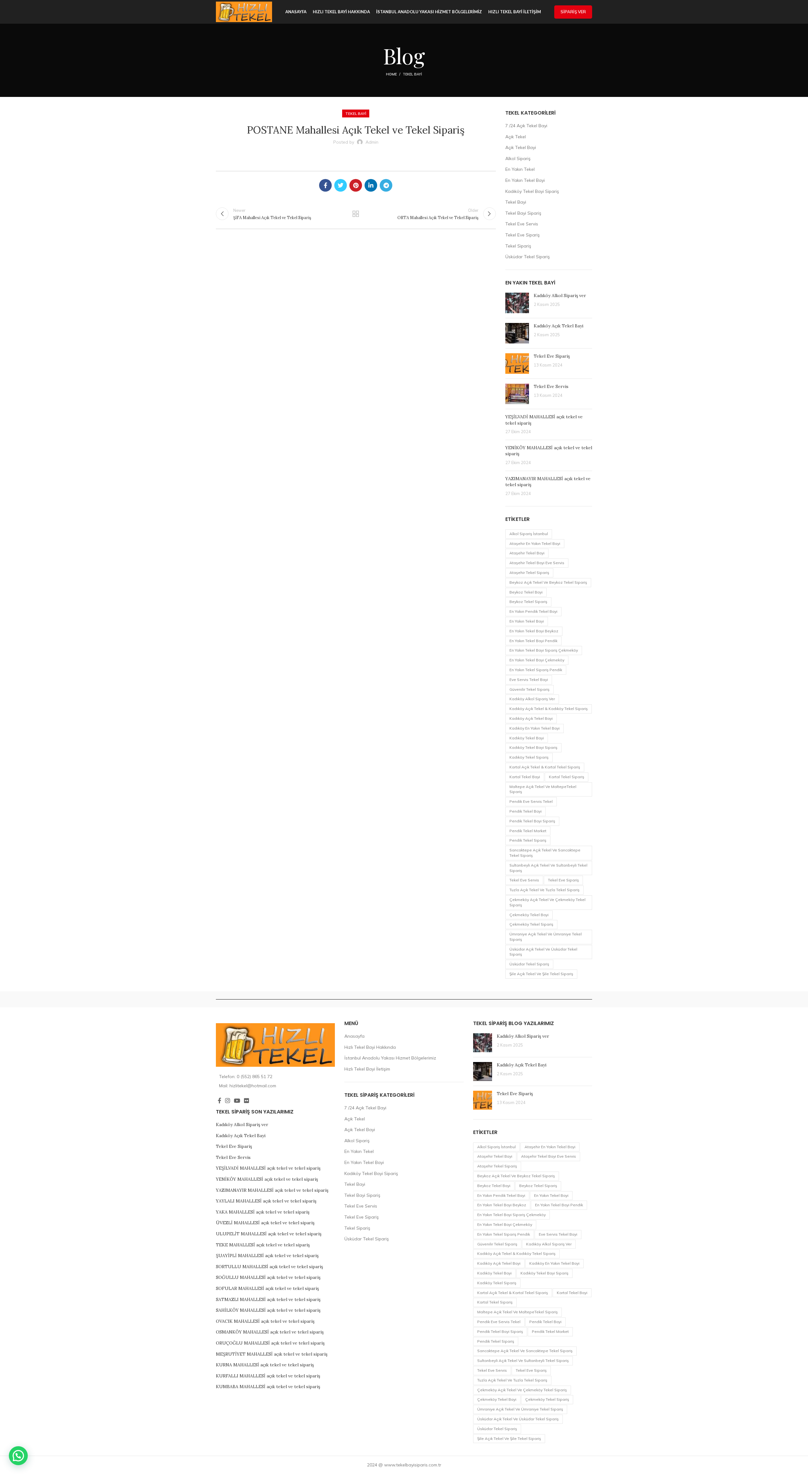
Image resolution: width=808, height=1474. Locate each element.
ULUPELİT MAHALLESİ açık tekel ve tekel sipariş (268, 1234)
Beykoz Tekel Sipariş (528, 601)
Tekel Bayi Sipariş (523, 213)
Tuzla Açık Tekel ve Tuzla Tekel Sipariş (544, 889)
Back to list (356, 213)
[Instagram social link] (227, 1100)
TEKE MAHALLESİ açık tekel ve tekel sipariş (263, 1245)
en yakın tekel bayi (526, 621)
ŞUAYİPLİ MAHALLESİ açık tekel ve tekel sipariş (267, 1255)
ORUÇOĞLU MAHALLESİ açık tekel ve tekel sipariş (270, 1343)
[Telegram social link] (386, 185)
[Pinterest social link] (355, 185)
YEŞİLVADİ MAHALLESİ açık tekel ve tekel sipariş (268, 1168)
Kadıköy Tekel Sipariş (529, 757)
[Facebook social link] (325, 185)
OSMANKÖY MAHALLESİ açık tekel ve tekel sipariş (270, 1332)
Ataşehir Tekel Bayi (526, 553)
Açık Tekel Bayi (520, 147)
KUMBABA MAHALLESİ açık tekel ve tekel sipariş (268, 1386)
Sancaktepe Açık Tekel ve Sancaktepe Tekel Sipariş (544, 853)
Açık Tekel (515, 137)
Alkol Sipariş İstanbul (528, 533)
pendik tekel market (527, 830)
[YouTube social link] (237, 1100)
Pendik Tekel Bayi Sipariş (532, 821)
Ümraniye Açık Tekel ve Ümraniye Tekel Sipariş (545, 937)
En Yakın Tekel (520, 169)
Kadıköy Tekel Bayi (526, 738)
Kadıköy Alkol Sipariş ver (560, 295)
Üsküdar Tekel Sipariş (527, 257)
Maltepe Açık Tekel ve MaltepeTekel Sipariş (542, 789)
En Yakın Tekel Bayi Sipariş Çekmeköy (543, 650)
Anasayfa (354, 1036)
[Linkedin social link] (371, 185)
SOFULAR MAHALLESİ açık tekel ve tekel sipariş (267, 1288)
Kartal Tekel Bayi (524, 776)
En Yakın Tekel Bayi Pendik (533, 640)
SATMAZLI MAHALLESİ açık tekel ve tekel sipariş (268, 1299)
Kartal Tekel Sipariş (566, 776)
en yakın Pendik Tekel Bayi (533, 611)
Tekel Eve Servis (521, 224)
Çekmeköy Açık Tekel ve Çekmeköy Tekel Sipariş (547, 902)
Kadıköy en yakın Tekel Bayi (534, 728)
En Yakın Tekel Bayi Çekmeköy (536, 660)
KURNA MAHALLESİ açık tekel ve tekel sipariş (265, 1365)
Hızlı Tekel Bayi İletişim (367, 1069)
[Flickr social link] (246, 1100)
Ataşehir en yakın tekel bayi (534, 543)
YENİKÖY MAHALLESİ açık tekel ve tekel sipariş (267, 1179)
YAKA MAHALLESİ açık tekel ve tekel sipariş (262, 1212)
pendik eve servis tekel (531, 801)
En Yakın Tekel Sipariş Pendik (535, 669)
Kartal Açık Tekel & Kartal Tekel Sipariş (544, 767)
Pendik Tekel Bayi (525, 811)
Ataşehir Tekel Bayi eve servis (536, 562)
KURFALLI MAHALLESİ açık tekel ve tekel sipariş (268, 1376)
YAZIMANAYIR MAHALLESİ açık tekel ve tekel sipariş (272, 1190)
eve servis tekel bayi (528, 679)
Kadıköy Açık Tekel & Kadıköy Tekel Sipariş (548, 708)
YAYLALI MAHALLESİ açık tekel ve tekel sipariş (266, 1201)
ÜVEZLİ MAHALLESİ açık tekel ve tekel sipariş (265, 1223)
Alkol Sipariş (518, 158)
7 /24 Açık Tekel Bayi (526, 125)
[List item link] (275, 1076)
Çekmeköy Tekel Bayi (529, 914)
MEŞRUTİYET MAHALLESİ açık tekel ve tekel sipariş (271, 1354)
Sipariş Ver (573, 11)
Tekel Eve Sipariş (522, 235)
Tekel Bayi (412, 74)
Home (391, 74)
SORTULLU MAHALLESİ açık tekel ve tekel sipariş (269, 1266)
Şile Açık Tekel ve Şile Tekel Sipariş (541, 973)
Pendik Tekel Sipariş (527, 840)
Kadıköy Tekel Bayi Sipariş (532, 191)
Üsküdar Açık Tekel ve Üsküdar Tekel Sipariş (543, 952)
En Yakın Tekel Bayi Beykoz (533, 631)
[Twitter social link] (340, 185)
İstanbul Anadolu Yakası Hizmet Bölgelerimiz (390, 1058)
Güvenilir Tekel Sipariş (529, 689)
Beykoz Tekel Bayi (526, 592)
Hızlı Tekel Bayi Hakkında (370, 1047)
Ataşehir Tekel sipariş (529, 572)
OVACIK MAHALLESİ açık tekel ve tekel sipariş (265, 1321)
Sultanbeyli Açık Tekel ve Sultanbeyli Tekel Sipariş (548, 868)
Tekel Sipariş (518, 246)
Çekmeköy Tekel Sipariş (531, 924)
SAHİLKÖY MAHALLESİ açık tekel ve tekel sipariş (268, 1310)
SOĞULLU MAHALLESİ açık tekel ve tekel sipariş (268, 1277)
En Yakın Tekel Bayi (525, 180)
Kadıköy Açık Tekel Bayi (558, 326)
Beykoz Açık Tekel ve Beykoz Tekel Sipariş (548, 582)
